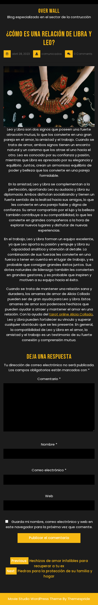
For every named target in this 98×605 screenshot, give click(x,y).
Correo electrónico (49, 470)
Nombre (49, 444)
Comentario (49, 378)
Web (49, 496)
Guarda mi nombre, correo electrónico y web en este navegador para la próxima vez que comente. (49, 524)
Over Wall (49, 11)
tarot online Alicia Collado (71, 314)
